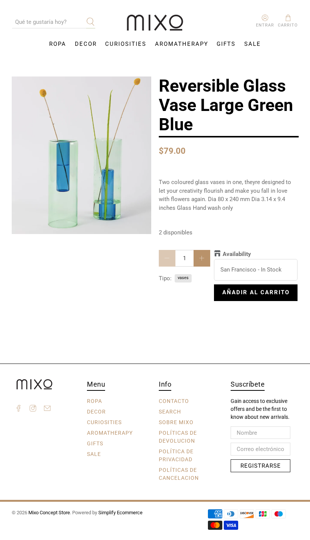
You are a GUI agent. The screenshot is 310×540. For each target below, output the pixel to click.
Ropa (57, 44)
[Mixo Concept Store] (155, 22)
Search (170, 412)
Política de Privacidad (176, 455)
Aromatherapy (181, 44)
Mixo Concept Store (49, 512)
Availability (237, 254)
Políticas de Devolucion (178, 437)
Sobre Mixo (176, 422)
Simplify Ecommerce (120, 512)
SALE (252, 44)
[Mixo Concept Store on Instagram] (32, 409)
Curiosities (125, 44)
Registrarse (260, 465)
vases (183, 277)
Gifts (226, 44)
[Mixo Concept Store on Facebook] (18, 409)
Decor (86, 44)
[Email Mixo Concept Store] (47, 409)
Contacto (174, 401)
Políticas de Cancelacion (179, 474)
